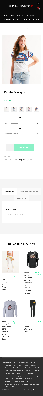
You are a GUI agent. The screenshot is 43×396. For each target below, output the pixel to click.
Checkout (8, 365)
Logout (15, 368)
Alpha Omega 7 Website (12, 384)
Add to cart (23, 148)
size (20, 128)
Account (23, 368)
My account (8, 376)
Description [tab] (9, 192)
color (20, 118)
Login (26, 365)
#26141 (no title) (19, 381)
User (20, 365)
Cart (15, 365)
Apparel (28, 370)
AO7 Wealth (8, 381)
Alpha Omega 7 (18, 160)
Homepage (18, 376)
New (25, 160)
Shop (18, 373)
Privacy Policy (23, 362)
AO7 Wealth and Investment (30, 384)
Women (30, 160)
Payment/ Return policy (9, 362)
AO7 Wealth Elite (10, 387)
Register (34, 365)
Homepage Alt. (9, 373)
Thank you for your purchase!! (14, 370)
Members (7, 368)
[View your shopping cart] (39, 8)
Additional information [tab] (29, 192)
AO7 (28, 381)
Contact (33, 362)
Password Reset (34, 368)
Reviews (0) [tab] (21, 198)
